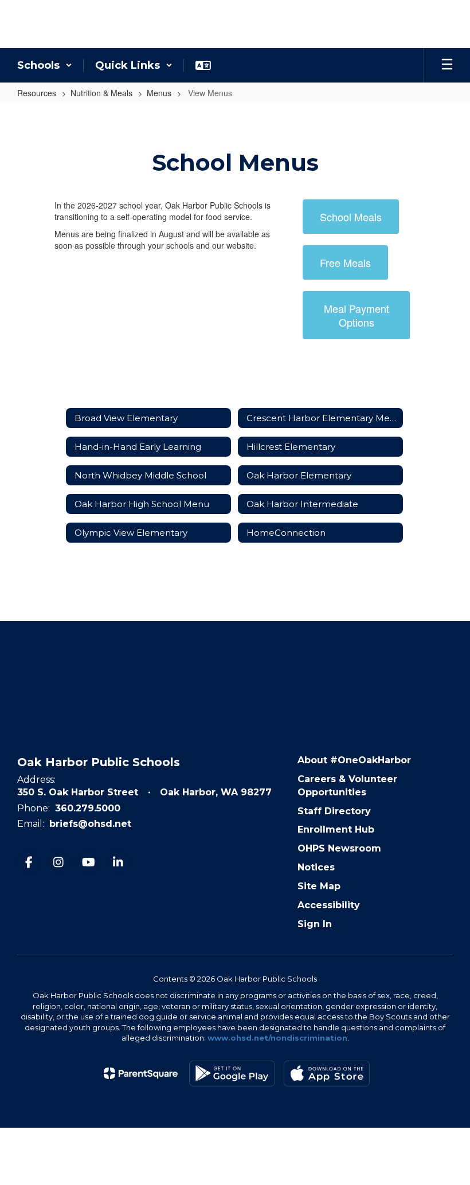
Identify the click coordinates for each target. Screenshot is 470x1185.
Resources (36, 93)
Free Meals (345, 262)
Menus (159, 93)
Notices (316, 867)
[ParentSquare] (141, 1073)
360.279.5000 (87, 808)
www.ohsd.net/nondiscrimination (277, 1037)
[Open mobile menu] (447, 65)
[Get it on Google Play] (232, 1073)
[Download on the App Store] (327, 1073)
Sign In (314, 924)
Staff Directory (334, 811)
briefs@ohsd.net (90, 823)
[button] (45, 65)
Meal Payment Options (356, 315)
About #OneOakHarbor (354, 760)
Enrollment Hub (335, 829)
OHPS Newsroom (339, 848)
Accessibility (328, 905)
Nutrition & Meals (101, 93)
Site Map (318, 886)
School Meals (351, 216)
